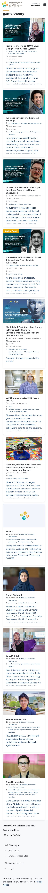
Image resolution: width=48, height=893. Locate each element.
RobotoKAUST (13, 349)
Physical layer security (25, 542)
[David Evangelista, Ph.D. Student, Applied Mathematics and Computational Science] (24, 766)
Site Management (13, 863)
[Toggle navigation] (45, 4)
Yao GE (9, 532)
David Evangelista (15, 782)
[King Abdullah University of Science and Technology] (12, 4)
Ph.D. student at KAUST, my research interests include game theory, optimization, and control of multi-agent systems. (23, 741)
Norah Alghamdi (14, 595)
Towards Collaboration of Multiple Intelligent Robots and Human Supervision (23, 190)
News (10, 406)
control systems (33, 409)
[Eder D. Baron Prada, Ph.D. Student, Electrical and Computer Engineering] (24, 703)
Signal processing (31, 539)
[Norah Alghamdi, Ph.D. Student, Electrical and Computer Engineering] (24, 579)
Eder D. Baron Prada (16, 719)
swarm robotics (23, 478)
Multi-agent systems (25, 727)
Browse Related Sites (18, 856)
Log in (11, 868)
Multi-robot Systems (25, 603)
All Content (14, 850)
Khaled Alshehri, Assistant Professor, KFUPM (23, 265)
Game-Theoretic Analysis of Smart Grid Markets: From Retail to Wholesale (23, 260)
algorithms (27, 204)
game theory (25, 62)
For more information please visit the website (22, 360)
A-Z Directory (11, 845)
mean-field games (34, 790)
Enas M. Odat (12, 656)
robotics (11, 204)
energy (20, 274)
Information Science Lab (35, 4)
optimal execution (25, 795)
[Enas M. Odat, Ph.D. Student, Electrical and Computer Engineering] (24, 640)
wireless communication (16, 539)
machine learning (14, 62)
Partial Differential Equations (17, 790)
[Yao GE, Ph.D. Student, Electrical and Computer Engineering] (24, 515)
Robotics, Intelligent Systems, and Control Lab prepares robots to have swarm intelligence (23, 467)
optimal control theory (15, 792)
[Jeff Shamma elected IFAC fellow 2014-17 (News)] (24, 382)
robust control (13, 411)
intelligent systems (21, 409)
